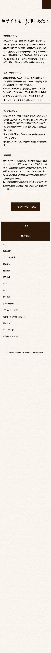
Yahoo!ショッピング (11, 330)
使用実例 (6, 290)
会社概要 (25, 229)
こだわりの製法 (9, 251)
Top (4, 237)
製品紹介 (6, 257)
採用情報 (6, 270)
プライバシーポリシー (11, 303)
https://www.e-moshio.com (26, 133)
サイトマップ (8, 323)
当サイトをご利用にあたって (14, 310)
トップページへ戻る (25, 203)
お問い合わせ (8, 297)
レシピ (5, 284)
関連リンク (7, 317)
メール (44, 96)
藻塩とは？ (7, 244)
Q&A (25, 221)
